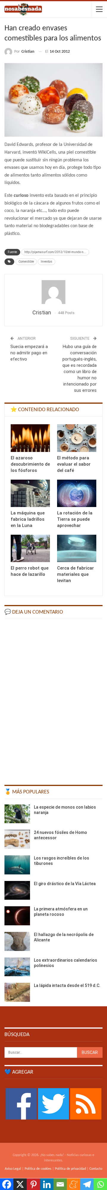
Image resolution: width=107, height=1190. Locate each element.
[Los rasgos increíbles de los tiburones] (17, 864)
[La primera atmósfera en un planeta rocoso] (17, 915)
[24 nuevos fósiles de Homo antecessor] (17, 839)
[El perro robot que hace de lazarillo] (30, 548)
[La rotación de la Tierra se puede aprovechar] (76, 493)
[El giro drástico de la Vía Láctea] (17, 890)
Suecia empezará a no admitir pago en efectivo (29, 353)
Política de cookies (38, 1169)
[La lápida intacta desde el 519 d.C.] (17, 992)
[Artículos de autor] (53, 292)
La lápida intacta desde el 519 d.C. (67, 985)
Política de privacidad (70, 1169)
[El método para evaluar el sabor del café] (76, 438)
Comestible (26, 261)
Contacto (95, 1169)
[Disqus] (53, 699)
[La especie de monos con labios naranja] (17, 814)
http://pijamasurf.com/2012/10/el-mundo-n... (55, 252)
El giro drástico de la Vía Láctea (65, 883)
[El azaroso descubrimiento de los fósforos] (30, 438)
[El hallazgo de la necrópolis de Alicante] (17, 941)
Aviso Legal (13, 1169)
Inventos (46, 261)
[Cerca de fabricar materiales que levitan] (76, 548)
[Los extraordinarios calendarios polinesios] (17, 967)
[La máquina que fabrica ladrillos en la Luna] (30, 493)
